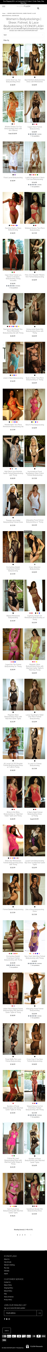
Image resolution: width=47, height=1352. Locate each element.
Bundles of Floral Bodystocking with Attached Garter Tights (35, 1160)
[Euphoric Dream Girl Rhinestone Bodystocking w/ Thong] (34, 595)
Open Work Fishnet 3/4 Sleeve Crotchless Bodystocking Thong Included (13, 277)
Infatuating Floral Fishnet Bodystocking (34, 1009)
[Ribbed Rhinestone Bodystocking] (13, 595)
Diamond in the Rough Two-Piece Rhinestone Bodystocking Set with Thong (13, 331)
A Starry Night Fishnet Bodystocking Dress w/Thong (34, 814)
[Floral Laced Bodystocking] (13, 157)
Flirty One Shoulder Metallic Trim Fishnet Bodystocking (35, 276)
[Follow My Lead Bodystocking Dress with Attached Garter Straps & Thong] (13, 1138)
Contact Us (7, 1282)
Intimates (6, 1271)
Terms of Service (8, 1297)
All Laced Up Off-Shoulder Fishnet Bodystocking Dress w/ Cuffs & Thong (13, 765)
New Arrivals (7, 1262)
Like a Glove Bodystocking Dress (34, 910)
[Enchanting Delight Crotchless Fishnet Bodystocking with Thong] (13, 936)
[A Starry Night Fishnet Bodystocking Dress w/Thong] (34, 792)
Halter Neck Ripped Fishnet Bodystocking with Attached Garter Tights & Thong (13, 1010)
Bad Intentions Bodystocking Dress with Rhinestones (35, 81)
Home (3, 13)
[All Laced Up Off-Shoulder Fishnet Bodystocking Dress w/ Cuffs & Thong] (13, 743)
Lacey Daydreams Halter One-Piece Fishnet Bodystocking (35, 716)
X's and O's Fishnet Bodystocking (34, 764)
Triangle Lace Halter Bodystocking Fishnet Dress (13, 521)
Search (6, 1273)
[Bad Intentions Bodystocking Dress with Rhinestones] (34, 59)
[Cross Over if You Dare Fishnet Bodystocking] (34, 1039)
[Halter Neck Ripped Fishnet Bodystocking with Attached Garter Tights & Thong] (13, 988)
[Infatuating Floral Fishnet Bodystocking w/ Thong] (34, 500)
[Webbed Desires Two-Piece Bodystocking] (34, 208)
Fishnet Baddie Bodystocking (13, 909)
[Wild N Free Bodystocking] (34, 404)
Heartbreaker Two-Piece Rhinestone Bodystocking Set (13, 425)
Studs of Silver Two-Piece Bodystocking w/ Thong (35, 379)
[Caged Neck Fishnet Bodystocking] (34, 106)
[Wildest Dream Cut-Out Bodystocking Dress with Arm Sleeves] (13, 106)
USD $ (7, 1330)
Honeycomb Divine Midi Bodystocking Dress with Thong (34, 331)
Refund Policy (8, 1291)
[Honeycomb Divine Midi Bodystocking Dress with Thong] (34, 309)
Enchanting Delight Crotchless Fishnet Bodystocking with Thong (13, 958)
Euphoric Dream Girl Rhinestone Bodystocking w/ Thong (35, 617)
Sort (5, 35)
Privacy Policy (8, 1299)
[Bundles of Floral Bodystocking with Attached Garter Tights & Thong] (13, 1086)
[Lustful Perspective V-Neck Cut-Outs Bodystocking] (34, 157)
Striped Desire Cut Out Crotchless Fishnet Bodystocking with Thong (35, 1108)
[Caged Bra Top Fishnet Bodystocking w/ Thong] (13, 644)
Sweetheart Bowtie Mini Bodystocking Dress (35, 1210)
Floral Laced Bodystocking (13, 177)
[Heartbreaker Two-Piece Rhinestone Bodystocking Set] (13, 404)
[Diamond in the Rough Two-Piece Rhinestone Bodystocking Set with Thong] (13, 309)
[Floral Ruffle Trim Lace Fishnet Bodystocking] (13, 1039)
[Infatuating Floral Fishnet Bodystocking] (34, 988)
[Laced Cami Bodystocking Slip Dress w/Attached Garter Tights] (34, 840)
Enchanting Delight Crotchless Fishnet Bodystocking (13, 569)
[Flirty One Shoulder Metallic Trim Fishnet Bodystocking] (34, 254)
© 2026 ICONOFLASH (8, 1348)
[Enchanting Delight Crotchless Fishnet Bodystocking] (13, 547)
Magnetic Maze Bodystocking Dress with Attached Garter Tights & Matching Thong (34, 667)
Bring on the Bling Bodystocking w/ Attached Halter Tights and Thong (13, 814)
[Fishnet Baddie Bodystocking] (13, 889)
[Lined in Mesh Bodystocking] (13, 357)
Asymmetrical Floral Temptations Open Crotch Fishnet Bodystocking (35, 473)
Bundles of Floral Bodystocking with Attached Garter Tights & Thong (13, 1108)
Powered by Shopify (22, 1348)
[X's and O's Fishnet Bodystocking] (34, 743)
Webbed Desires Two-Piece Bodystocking (35, 229)
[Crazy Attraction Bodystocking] (34, 547)
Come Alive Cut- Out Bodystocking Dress (13, 81)
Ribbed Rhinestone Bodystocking (13, 616)
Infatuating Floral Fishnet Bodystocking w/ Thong (34, 521)
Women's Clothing (9, 1265)
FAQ (5, 1294)
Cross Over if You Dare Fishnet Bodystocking (35, 1060)
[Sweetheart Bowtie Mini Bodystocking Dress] (34, 1189)
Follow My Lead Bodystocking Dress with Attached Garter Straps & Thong (13, 1161)
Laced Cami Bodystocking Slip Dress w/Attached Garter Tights (34, 862)
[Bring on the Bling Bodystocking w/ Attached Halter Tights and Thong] (13, 792)
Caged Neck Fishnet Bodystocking (35, 128)
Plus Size (6, 1268)
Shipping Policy (8, 1288)
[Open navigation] (3, 6)
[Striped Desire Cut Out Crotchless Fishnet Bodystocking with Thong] (34, 1086)
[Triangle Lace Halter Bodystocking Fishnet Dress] (13, 500)
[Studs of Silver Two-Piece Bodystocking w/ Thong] (34, 357)
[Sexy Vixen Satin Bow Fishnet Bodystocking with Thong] (34, 936)
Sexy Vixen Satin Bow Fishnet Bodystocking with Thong (34, 957)
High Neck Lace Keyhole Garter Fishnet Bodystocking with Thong (13, 473)
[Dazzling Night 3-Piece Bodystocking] (13, 208)
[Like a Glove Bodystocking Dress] (34, 889)
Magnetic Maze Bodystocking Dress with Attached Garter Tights (13, 716)
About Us (7, 1259)
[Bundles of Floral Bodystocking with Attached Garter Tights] (34, 1138)
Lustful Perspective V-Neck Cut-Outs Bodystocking (34, 178)
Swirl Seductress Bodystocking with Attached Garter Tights (13, 1211)
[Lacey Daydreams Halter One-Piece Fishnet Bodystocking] (34, 694)
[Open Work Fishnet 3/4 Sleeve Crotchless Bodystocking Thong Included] (13, 255)
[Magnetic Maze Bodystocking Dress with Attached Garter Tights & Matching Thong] (34, 644)
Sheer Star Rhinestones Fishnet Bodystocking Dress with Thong (13, 862)
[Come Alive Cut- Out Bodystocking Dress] (13, 59)
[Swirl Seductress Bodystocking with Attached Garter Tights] (13, 1189)
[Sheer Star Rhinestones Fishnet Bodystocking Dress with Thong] (13, 840)
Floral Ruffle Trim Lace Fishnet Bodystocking (13, 1060)
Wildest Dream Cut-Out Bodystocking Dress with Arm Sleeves (13, 128)
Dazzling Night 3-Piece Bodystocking (13, 229)
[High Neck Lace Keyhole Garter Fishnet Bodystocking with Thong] (13, 451)
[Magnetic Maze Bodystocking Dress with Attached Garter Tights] (13, 694)
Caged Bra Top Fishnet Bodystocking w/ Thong (13, 665)
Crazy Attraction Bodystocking (34, 568)
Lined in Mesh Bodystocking (13, 378)
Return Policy (8, 1285)
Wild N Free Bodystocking (34, 425)
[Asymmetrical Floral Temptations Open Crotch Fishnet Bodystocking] (34, 451)
